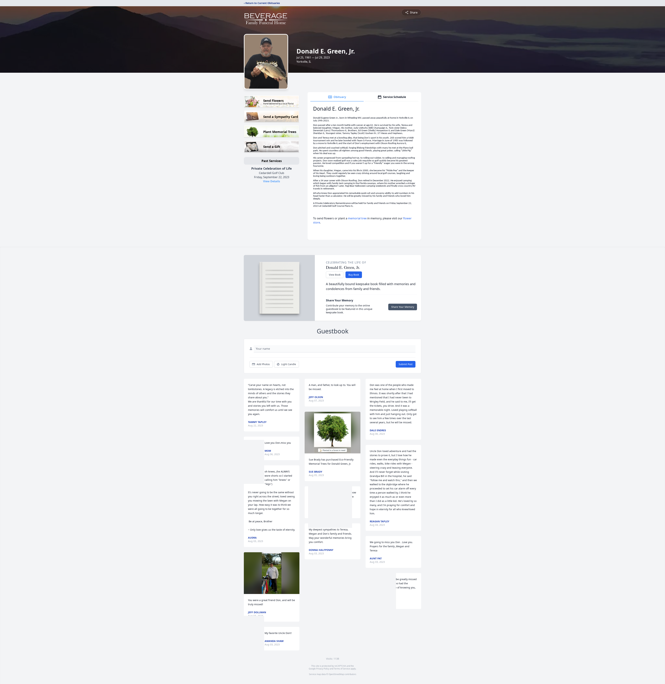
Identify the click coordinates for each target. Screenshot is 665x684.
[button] (271, 573)
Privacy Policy (322, 668)
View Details (271, 181)
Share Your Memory (402, 307)
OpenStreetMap (336, 674)
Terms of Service (342, 668)
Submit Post (406, 364)
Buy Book (353, 274)
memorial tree (357, 218)
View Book (334, 274)
